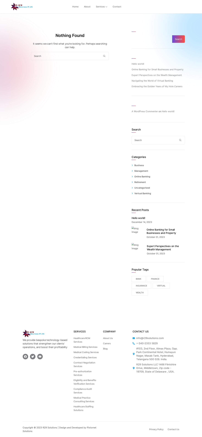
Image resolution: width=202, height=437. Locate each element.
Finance (155, 279)
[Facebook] (25, 356)
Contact (117, 6)
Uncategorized (142, 187)
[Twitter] (32, 356)
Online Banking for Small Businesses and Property (157, 69)
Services (100, 6)
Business (139, 165)
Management (141, 171)
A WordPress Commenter (145, 111)
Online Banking (142, 176)
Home (75, 6)
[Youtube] (40, 356)
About (87, 6)
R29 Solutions (50, 427)
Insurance (141, 286)
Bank (138, 279)
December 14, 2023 (142, 222)
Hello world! (138, 63)
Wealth (140, 292)
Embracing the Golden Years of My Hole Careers (157, 86)
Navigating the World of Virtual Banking (152, 80)
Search (136, 28)
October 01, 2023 (156, 237)
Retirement (140, 182)
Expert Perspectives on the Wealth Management (157, 75)
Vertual (161, 286)
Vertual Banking (142, 193)
